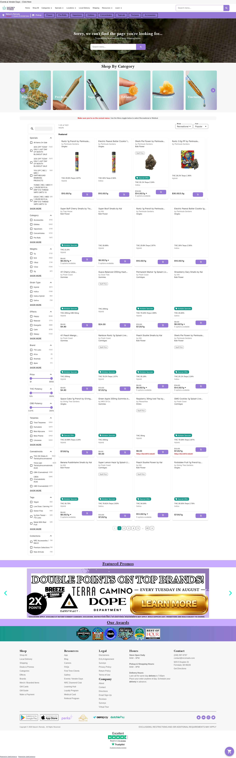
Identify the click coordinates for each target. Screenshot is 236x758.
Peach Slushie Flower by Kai (149, 462)
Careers (67, 663)
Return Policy (105, 671)
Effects (23, 675)
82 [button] (147, 528)
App (66, 655)
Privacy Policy (105, 667)
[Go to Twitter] (213, 717)
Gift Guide (24, 691)
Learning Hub (70, 687)
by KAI (101, 211)
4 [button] (133, 528)
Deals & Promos (27, 667)
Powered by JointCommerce (8, 756)
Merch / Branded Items (29, 683)
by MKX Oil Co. (104, 401)
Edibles (91, 15)
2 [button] (124, 528)
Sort (196, 124)
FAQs (66, 667)
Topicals (121, 15)
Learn (117, 8)
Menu (179, 124)
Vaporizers (77, 15)
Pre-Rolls (62, 15)
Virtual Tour (104, 707)
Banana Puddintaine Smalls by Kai (76, 462)
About (101, 683)
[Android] (204, 717)
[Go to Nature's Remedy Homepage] (8, 8)
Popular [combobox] (198, 126)
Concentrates (106, 15)
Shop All (36, 8)
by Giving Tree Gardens (69, 401)
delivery (152, 676)
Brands (23, 679)
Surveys (102, 663)
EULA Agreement (106, 659)
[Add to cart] (87, 194)
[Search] (226, 8)
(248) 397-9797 (180, 655)
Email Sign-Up (105, 695)
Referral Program (71, 698)
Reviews (102, 699)
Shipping (96, 8)
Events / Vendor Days (73, 679)
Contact (102, 687)
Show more (35, 208)
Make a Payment (27, 694)
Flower (49, 15)
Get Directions (180, 668)
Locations (70, 8)
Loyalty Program (71, 691)
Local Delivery (84, 8)
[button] (22, 15)
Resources (106, 8)
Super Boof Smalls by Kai (110, 208)
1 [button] (119, 528)
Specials (58, 8)
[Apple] (199, 717)
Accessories (150, 15)
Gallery (67, 675)
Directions (103, 691)
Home (27, 8)
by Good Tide (103, 275)
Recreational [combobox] (183, 126)
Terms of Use (104, 675)
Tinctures (135, 15)
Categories (46, 8)
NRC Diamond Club (73, 683)
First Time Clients (71, 671)
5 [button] (138, 528)
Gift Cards (24, 687)
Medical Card (70, 694)
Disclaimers (104, 655)
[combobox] (141, 192)
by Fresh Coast (66, 275)
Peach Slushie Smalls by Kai (149, 335)
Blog (66, 659)
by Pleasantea (142, 401)
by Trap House (66, 211)
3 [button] (128, 528)
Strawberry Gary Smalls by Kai (188, 272)
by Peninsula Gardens (70, 144)
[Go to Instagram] (208, 717)
